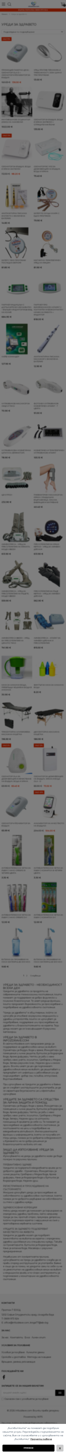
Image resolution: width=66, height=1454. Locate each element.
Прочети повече (41, 1439)
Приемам (28, 1448)
